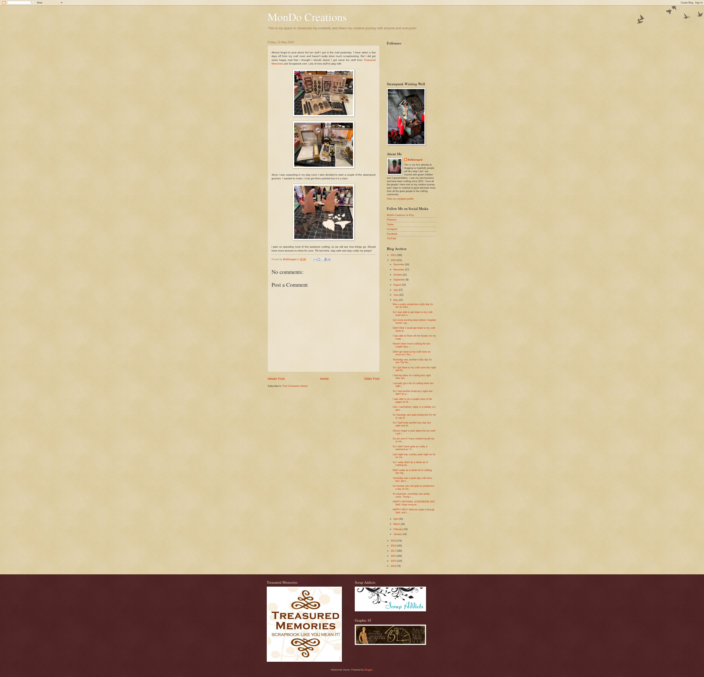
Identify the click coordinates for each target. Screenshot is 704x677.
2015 (394, 560)
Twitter (390, 224)
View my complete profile (400, 198)
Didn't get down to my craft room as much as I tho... (411, 353)
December (399, 264)
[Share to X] (322, 259)
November (399, 269)
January (398, 534)
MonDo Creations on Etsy (400, 215)
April (396, 519)
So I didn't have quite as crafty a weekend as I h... (410, 448)
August (397, 284)
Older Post (372, 379)
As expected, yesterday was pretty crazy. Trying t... (411, 495)
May (396, 300)
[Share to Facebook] (326, 259)
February (398, 529)
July (396, 290)
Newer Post (276, 379)
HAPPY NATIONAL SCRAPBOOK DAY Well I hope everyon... (414, 503)
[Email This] (315, 259)
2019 (394, 540)
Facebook (392, 233)
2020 (394, 260)
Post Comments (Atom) (295, 386)
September (399, 279)
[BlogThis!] (319, 259)
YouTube (391, 238)
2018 (394, 545)
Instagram (392, 229)
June (396, 294)
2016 (394, 556)
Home (324, 379)
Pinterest (391, 219)
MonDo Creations (307, 17)
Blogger (368, 669)
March (397, 524)
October (398, 274)
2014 (394, 566)
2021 (394, 255)
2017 (394, 550)
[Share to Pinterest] (329, 259)
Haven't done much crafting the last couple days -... (411, 345)
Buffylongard (415, 159)
